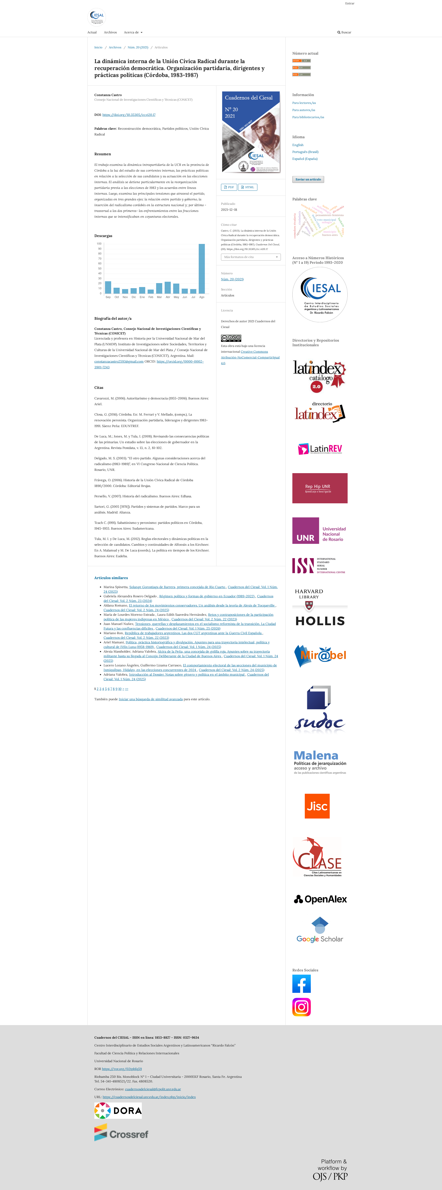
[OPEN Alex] (320, 904)
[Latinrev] (320, 458)
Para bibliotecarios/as (308, 117)
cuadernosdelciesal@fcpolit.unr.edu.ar (153, 1089)
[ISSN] (318, 572)
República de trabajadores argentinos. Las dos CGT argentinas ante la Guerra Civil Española (193, 633)
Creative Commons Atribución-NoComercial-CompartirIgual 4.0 (250, 357)
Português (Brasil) (305, 152)
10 (120, 689)
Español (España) (304, 159)
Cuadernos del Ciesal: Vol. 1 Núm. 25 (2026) (188, 628)
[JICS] (317, 821)
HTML (249, 187)
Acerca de (132, 32)
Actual (92, 32)
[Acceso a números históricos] (320, 321)
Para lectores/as (304, 103)
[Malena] (320, 774)
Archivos (110, 32)
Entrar (350, 3)
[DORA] (118, 1118)
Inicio (98, 47)
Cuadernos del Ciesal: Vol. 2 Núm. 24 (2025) (136, 610)
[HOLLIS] (320, 627)
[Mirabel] (320, 668)
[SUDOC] (320, 734)
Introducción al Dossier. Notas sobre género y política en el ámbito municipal (187, 674)
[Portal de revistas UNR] (320, 543)
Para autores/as (303, 110)
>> (126, 689)
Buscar (345, 32)
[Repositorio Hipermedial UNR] (320, 502)
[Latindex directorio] (320, 424)
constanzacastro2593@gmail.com (119, 361)
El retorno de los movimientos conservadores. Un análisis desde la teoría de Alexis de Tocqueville (202, 605)
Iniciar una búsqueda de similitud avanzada (151, 699)
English (297, 145)
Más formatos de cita (239, 257)
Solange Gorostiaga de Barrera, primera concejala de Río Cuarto (177, 587)
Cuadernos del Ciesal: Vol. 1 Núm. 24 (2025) (188, 647)
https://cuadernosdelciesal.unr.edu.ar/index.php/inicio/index (149, 1097)
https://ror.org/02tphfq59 (122, 1069)
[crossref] (121, 1140)
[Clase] (317, 876)
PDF (230, 187)
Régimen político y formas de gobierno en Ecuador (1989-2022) (207, 596)
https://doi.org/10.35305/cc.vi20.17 (128, 115)
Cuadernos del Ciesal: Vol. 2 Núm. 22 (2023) (204, 619)
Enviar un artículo (308, 179)
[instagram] (301, 1015)
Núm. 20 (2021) (138, 47)
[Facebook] (301, 992)
